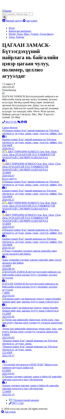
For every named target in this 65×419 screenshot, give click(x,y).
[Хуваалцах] (25, 122)
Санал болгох (10, 127)
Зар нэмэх (31, 20)
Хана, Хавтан (16, 37)
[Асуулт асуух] (19, 122)
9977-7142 (17, 403)
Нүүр (12, 28)
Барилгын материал (20, 31)
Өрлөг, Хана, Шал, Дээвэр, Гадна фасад (31, 34)
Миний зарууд (14, 20)
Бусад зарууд (9, 178)
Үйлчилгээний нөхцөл (26, 400)
